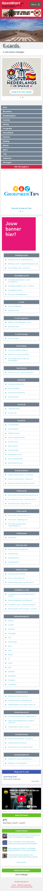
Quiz (9, 667)
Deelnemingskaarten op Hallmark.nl (20, 600)
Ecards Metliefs (13, 429)
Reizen (6, 145)
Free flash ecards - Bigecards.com (19, 504)
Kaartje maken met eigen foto (18, 549)
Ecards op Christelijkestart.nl (17, 294)
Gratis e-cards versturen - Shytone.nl (20, 479)
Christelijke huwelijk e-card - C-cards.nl (21, 286)
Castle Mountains (14, 409)
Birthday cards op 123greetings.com (20, 260)
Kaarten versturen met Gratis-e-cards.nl (21, 483)
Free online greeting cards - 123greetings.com (17, 525)
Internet (6, 137)
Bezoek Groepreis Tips (22, 208)
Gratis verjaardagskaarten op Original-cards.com (21, 722)
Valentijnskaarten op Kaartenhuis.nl (20, 700)
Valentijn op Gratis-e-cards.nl (18, 696)
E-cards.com (12, 413)
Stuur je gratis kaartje (15, 459)
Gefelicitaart (12, 538)
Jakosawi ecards (13, 327)
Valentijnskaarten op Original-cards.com (21, 705)
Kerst (10, 646)
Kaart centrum (13, 446)
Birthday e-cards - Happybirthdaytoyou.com (23, 264)
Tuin (5, 154)
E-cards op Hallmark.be (16, 384)
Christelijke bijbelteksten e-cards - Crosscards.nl (19, 281)
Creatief (10, 625)
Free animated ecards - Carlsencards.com (22, 499)
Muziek (10, 655)
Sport (5, 150)
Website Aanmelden (24, 885)
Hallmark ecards (13, 433)
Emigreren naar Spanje (21, 92)
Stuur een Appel (13, 338)
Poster (10, 663)
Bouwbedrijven (9, 116)
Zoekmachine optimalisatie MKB (21, 887)
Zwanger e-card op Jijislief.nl (17, 763)
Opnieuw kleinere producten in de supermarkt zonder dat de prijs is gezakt (23, 856)
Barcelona (7, 111)
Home (14, 885)
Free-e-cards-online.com (16, 578)
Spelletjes (11, 672)
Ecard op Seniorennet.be (16, 393)
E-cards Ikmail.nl (13, 425)
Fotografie (7, 128)
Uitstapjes (11, 680)
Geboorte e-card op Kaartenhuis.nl (20, 759)
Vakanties (7, 158)
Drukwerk (11, 629)
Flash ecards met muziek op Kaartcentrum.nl (23, 495)
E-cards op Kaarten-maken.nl (18, 350)
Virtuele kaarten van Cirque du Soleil (20, 747)
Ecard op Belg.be (14, 388)
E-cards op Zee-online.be (16, 574)
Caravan (6, 120)
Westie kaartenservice (15, 463)
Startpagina (12, 676)
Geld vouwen (12, 642)
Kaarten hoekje (13, 450)
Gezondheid (8, 133)
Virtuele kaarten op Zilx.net (17, 743)
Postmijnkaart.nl (13, 562)
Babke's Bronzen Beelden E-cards (19, 322)
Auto (5, 107)
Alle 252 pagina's (21, 167)
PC (9, 659)
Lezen (10, 650)
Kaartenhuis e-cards (15, 454)
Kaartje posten (13, 554)
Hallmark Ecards (13, 311)
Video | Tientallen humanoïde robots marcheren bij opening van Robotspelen (22, 843)
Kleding (6, 141)
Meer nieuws (21, 862)
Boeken (10, 621)
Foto (9, 638)
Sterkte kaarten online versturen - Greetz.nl (22, 609)
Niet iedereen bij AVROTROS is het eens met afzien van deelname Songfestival (24, 836)
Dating (6, 124)
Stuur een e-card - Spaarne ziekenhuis (20, 372)
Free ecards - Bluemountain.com (19, 515)
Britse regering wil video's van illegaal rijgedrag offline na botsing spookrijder (22, 849)
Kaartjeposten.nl (13, 558)
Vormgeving (12, 684)
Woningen (7, 162)
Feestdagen (12, 633)
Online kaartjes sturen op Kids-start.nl (21, 582)
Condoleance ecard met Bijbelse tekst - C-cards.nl (22, 595)
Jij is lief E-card (13, 442)
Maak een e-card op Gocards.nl (18, 354)
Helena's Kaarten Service (16, 437)
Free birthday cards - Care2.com (19, 268)
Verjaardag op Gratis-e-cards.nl (19, 727)
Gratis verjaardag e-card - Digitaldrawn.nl (22, 716)
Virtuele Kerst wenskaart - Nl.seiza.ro (20, 739)
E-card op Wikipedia (15, 306)
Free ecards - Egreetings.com (18, 520)
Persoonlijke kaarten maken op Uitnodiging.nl (18, 360)
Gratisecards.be (13, 397)
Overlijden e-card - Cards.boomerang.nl (21, 605)
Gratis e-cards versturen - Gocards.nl (20, 475)
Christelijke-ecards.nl (15, 290)
